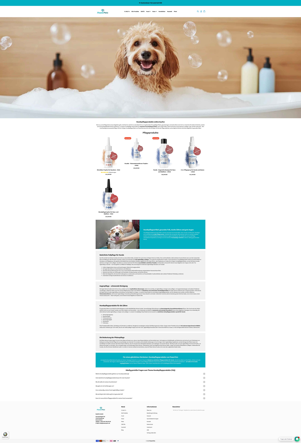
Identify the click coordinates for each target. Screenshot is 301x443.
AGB (148, 430)
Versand (149, 416)
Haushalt (169, 11)
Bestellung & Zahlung (152, 413)
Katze (122, 419)
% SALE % (127, 11)
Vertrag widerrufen (151, 433)
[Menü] (8, 432)
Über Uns (149, 410)
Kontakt (149, 421)
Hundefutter (162, 11)
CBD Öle (123, 424)
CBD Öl (142, 11)
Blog (122, 430)
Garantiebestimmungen (152, 419)
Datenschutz (150, 424)
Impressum (149, 427)
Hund (122, 416)
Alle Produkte (135, 11)
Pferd (175, 11)
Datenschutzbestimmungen (199, 410)
